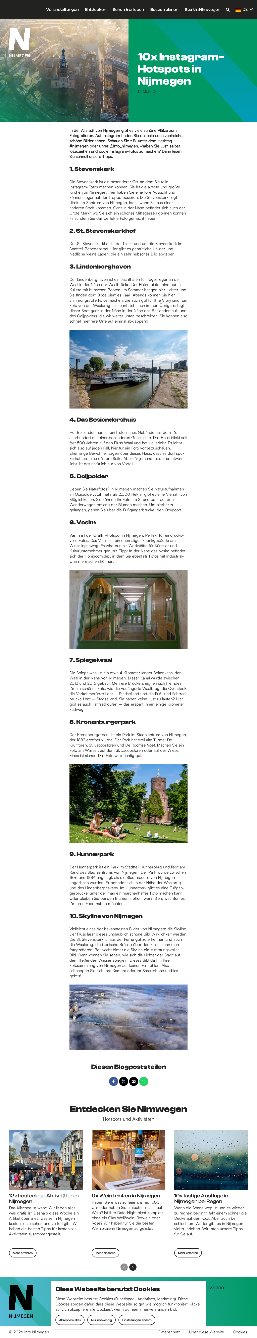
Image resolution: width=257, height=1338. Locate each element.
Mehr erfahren (23, 1254)
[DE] (238, 9)
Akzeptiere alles (70, 1320)
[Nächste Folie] (133, 1267)
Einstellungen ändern (137, 1320)
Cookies (240, 1331)
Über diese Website (206, 1331)
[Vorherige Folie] (124, 1267)
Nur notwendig (101, 1320)
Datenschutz (169, 1331)
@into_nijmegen (124, 145)
